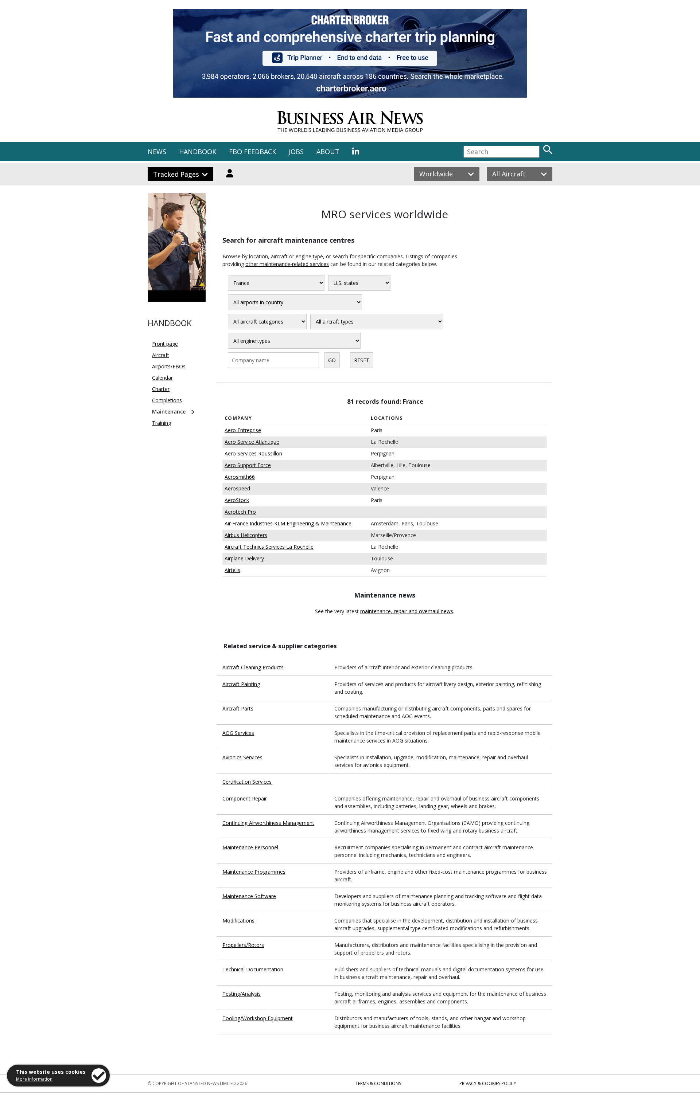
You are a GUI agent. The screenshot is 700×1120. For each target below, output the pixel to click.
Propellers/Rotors (243, 944)
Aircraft (160, 355)
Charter (161, 388)
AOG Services (238, 732)
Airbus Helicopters (246, 535)
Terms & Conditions (378, 1083)
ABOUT (327, 151)
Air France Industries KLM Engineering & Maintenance (288, 523)
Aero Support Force (248, 465)
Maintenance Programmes (253, 871)
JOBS (296, 151)
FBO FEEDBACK (252, 151)
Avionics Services (242, 757)
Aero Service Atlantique (252, 441)
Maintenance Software (249, 896)
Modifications (238, 920)
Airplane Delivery (244, 558)
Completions (167, 400)
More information (34, 1079)
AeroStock (237, 500)
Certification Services (247, 781)
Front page (165, 343)
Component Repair (244, 798)
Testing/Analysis (241, 993)
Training (161, 422)
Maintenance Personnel (250, 847)
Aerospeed (237, 488)
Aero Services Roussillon (253, 453)
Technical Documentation (252, 969)
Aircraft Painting (241, 684)
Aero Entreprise (243, 430)
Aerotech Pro (240, 511)
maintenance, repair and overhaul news (406, 611)
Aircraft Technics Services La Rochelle (269, 546)
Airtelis (232, 570)
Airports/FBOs (169, 366)
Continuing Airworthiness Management (268, 822)
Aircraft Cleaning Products (253, 667)
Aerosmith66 (240, 476)
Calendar (162, 377)
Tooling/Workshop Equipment (257, 1018)
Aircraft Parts (237, 708)
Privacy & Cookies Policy (487, 1083)
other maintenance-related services (287, 264)
